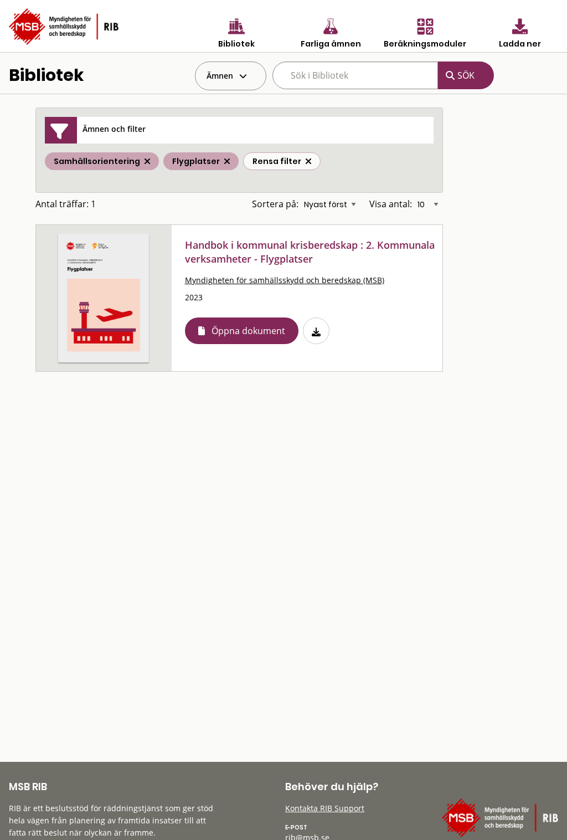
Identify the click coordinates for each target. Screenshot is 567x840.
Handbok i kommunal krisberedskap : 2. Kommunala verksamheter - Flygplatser (310, 251)
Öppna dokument (248, 331)
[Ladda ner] (316, 330)
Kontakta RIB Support (324, 808)
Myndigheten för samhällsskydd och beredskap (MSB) (284, 280)
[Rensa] (308, 161)
